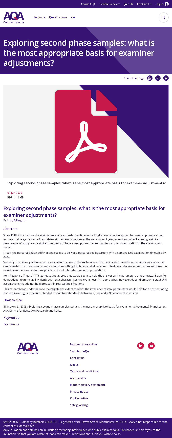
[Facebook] (166, 78)
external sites (25, 426)
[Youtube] (151, 345)
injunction (50, 430)
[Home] (13, 17)
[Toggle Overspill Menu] (73, 17)
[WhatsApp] (150, 78)
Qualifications (58, 17)
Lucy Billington (16, 220)
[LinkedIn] (158, 78)
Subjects (39, 17)
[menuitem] (164, 17)
